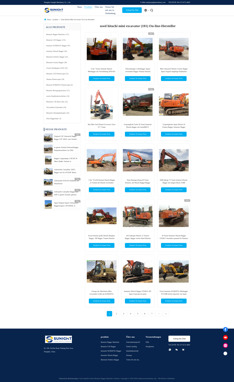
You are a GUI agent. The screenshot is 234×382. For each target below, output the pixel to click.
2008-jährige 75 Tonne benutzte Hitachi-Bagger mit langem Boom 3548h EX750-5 (174, 182)
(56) (56, 51)
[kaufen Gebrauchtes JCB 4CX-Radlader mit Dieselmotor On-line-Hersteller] (48, 182)
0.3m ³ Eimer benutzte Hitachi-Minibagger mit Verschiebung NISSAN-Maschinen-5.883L (102, 71)
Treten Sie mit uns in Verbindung (110, 10)
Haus (79, 7)
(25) (57, 102)
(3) (53, 119)
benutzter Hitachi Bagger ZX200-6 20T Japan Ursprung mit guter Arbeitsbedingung (137, 294)
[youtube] (225, 337)
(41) (57, 57)
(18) (55, 79)
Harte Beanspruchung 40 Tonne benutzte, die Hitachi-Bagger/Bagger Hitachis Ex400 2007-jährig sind (137, 182)
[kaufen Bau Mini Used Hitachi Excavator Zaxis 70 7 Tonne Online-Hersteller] (102, 104)
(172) (57, 34)
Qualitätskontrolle (132, 351)
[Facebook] (225, 329)
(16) (57, 96)
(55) (57, 74)
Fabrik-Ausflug (131, 346)
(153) (56, 40)
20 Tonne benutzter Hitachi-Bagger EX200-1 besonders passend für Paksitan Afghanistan (174, 238)
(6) (59, 85)
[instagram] (225, 345)
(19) (57, 68)
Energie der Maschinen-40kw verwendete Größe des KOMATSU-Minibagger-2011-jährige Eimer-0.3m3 (101, 294)
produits (55, 19)
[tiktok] (225, 353)
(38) (56, 62)
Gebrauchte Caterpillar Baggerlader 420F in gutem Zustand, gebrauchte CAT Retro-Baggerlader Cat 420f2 (66, 193)
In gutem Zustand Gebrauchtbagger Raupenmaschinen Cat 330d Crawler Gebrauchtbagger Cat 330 (66, 149)
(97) (58, 46)
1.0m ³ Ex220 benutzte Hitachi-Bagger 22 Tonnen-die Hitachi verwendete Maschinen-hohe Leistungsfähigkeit (101, 182)
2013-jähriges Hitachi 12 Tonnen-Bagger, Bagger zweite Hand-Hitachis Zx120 (138, 238)
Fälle (147, 342)
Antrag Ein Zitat (132, 10)
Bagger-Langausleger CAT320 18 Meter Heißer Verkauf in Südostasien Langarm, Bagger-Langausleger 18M (65, 160)
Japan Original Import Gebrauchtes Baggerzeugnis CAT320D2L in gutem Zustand (66, 204)
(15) (58, 90)
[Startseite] (53, 10)
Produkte (88, 7)
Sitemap (129, 355)
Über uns (99, 7)
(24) (56, 107)
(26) (57, 113)
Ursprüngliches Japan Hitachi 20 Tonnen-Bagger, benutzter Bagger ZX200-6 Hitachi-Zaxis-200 (173, 127)
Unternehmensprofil (133, 342)
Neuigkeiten (150, 346)
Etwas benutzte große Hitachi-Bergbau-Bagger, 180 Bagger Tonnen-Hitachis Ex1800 (101, 238)
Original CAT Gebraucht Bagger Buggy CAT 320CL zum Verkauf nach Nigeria (65, 138)
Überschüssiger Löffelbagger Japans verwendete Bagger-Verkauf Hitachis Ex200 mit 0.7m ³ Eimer (137, 71)
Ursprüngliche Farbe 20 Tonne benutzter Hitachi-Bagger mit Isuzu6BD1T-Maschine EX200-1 (138, 127)
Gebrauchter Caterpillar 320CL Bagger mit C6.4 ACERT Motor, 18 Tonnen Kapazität (66, 171)
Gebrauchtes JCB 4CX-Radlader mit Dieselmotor (66, 182)
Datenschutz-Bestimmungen (68, 378)
